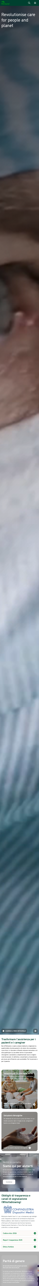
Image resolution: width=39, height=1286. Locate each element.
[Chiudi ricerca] (35, 3)
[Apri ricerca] (29, 3)
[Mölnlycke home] (5, 3)
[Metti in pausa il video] (35, 1031)
